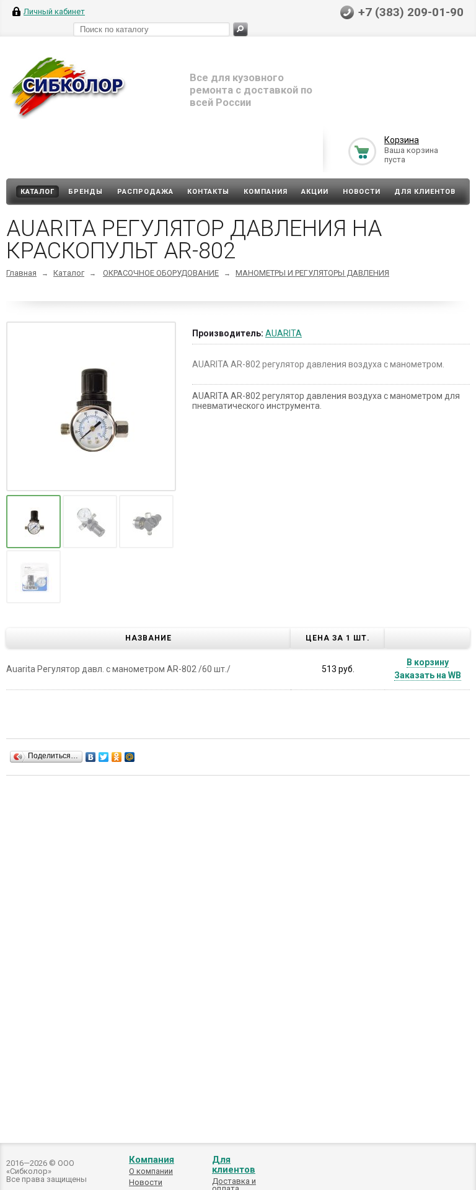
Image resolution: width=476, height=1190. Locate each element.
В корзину (428, 662)
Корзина (401, 140)
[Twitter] (103, 757)
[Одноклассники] (116, 757)
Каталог (37, 192)
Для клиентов (425, 192)
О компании (151, 1171)
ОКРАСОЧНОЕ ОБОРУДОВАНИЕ (161, 273)
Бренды (85, 192)
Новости (362, 192)
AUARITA (283, 333)
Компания (266, 192)
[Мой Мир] (129, 757)
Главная (21, 273)
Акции (314, 192)
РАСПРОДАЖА (145, 192)
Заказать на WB (427, 675)
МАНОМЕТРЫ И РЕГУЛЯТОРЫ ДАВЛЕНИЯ (312, 273)
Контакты (208, 192)
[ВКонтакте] (90, 757)
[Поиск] (240, 29)
